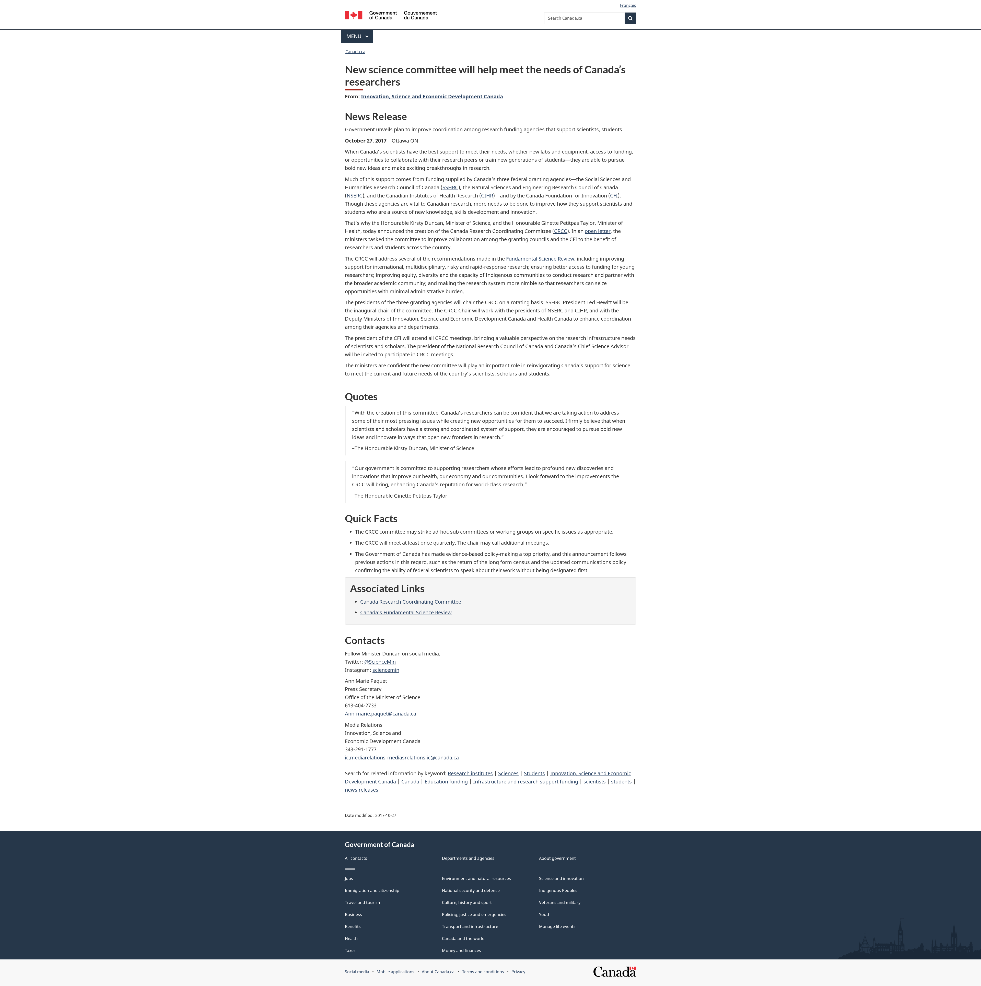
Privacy (518, 972)
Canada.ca (355, 51)
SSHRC (450, 187)
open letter (598, 231)
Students (534, 773)
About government (557, 858)
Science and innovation (561, 878)
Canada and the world (463, 938)
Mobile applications (395, 972)
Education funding (446, 781)
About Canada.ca (438, 972)
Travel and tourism (363, 902)
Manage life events (557, 926)
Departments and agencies (468, 858)
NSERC (355, 195)
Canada (410, 781)
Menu (354, 36)
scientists (594, 781)
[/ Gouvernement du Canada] (391, 16)
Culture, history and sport (467, 902)
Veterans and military (559, 902)
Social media (357, 972)
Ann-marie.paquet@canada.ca (380, 713)
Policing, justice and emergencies (474, 914)
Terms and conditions (483, 972)
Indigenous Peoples (558, 890)
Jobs (349, 878)
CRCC (560, 231)
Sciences (508, 773)
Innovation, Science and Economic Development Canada (432, 96)
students (621, 781)
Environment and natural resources (476, 878)
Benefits (353, 926)
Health (351, 938)
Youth (545, 914)
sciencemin (385, 669)
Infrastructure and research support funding (525, 781)
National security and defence (471, 890)
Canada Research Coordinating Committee (410, 601)
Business (353, 914)
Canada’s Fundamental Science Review (406, 612)
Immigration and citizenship (372, 890)
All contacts (356, 858)
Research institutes (470, 773)
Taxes (350, 950)
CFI (614, 195)
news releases (361, 789)
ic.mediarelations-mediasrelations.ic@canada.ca (402, 757)
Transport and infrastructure (470, 926)
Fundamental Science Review (540, 258)
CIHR (487, 195)
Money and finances (461, 950)
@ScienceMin (380, 661)
